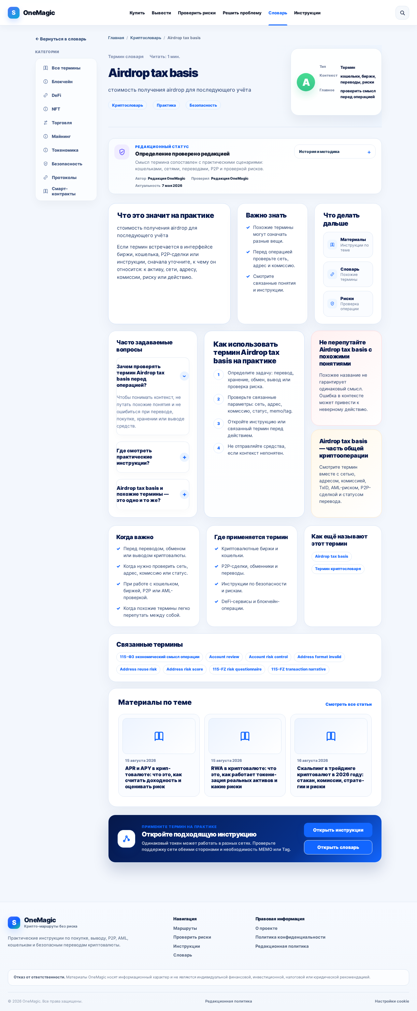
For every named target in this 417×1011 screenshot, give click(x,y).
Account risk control (268, 657)
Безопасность (67, 163)
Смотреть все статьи (348, 704)
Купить (137, 12)
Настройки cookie (392, 1001)
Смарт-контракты (64, 191)
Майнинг (61, 136)
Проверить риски (197, 12)
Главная (116, 37)
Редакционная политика (282, 946)
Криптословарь (145, 37)
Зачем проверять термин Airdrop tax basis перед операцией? (141, 375)
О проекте (266, 928)
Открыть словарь (338, 847)
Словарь (277, 12)
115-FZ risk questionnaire (237, 669)
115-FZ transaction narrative (298, 669)
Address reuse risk (138, 669)
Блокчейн (62, 81)
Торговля (62, 122)
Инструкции (307, 12)
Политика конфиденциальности (290, 937)
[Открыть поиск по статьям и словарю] (402, 13)
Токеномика (65, 150)
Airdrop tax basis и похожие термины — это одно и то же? (143, 494)
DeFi (56, 95)
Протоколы (64, 177)
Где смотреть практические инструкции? (134, 456)
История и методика (319, 151)
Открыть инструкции (338, 830)
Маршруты (185, 928)
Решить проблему (242, 12)
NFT (56, 109)
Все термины (66, 67)
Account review (224, 657)
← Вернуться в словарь (60, 38)
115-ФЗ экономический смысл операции (159, 657)
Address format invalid (319, 657)
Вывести (161, 12)
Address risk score (184, 669)
